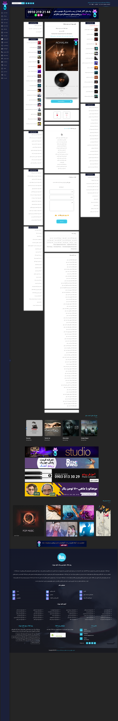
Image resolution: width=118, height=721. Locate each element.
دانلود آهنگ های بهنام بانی (94, 142)
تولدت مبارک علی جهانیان (94, 208)
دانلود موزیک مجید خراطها (72, 612)
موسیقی (51, 595)
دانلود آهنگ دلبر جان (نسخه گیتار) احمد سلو (68, 288)
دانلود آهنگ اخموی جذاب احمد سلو (69, 401)
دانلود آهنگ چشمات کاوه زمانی (89, 53)
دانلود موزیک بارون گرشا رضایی (37, 147)
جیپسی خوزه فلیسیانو (38, 249)
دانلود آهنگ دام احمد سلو (71, 264)
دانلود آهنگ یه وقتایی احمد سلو (70, 311)
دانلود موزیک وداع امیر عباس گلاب (36, 153)
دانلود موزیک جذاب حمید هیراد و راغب (32, 95)
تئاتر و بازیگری (52, 591)
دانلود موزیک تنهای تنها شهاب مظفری (36, 150)
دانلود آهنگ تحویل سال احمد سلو (70, 320)
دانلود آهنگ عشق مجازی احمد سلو (70, 304)
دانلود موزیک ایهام (73, 619)
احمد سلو (51, 238)
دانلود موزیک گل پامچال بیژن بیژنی (36, 220)
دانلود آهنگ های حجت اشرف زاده (93, 154)
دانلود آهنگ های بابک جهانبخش (93, 117)
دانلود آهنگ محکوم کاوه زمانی (90, 91)
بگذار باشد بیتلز (39, 302)
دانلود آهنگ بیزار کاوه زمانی (90, 34)
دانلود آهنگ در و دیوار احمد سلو (70, 376)
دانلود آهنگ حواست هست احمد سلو (69, 357)
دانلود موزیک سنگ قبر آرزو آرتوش (36, 179)
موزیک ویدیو (16, 535)
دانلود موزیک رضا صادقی (21, 610)
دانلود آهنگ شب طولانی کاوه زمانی (89, 29)
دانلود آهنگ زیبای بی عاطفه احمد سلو (69, 308)
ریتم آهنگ (71, 242)
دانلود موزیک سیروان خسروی (71, 610)
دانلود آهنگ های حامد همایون (93, 160)
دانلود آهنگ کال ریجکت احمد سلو (70, 387)
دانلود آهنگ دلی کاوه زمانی (90, 39)
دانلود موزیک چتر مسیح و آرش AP (33, 61)
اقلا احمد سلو (61, 31)
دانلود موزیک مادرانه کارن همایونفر (36, 201)
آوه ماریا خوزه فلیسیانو (38, 267)
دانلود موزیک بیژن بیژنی (106, 614)
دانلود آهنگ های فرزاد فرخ (94, 151)
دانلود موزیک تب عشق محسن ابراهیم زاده (32, 80)
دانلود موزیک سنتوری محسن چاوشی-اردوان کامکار (34, 176)
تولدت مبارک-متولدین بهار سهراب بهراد (93, 193)
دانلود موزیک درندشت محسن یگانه (36, 173)
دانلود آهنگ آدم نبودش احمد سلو (70, 403)
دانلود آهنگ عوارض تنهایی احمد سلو (69, 394)
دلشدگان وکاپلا (39, 236)
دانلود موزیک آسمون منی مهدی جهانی (32, 76)
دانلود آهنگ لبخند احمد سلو (71, 262)
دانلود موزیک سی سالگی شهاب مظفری (36, 163)
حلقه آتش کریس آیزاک (37, 280)
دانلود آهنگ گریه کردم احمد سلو (70, 281)
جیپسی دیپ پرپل (38, 277)
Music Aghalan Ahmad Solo (60, 244)
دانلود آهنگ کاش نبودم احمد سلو (70, 350)
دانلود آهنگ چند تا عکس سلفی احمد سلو (68, 385)
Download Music (61, 101)
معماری (18, 595)
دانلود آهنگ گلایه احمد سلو (71, 299)
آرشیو (82, 535)
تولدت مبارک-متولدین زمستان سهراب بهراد (92, 183)
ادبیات (18, 591)
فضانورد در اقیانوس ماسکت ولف (36, 242)
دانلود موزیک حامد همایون (37, 610)
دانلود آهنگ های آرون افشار (94, 126)
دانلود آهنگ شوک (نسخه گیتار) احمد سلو (68, 283)
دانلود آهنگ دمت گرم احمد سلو (70, 378)
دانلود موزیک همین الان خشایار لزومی (32, 90)
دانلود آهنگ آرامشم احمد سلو (70, 399)
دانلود (38, 634)
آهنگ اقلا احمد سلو (58, 240)
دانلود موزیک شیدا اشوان (34, 114)
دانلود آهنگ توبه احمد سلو (71, 315)
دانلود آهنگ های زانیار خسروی (93, 113)
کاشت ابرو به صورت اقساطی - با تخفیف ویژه (35, 28)
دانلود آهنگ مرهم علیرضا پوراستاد (89, 72)
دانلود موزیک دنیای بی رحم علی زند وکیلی (35, 156)
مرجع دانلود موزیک (15, 637)
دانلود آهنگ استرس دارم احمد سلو (70, 366)
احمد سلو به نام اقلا (59, 28)
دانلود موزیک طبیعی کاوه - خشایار (33, 71)
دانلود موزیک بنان (107, 610)
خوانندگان (99, 535)
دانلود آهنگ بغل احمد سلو (71, 392)
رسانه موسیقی (37, 637)
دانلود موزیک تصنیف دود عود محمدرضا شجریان (34, 185)
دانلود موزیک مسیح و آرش (37, 617)
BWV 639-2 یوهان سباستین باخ (36, 289)
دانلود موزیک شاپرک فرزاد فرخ (33, 100)
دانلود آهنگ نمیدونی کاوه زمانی (90, 58)
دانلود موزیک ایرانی (50, 242)
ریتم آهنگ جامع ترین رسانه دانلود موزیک (61, 565)
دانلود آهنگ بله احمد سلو (71, 267)
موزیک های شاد (50, 535)
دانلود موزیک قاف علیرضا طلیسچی (36, 141)
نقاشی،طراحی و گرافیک (54, 598)
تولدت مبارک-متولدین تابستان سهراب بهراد (92, 189)
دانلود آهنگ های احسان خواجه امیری (92, 145)
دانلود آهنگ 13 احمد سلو (71, 406)
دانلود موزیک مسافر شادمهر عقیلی (36, 188)
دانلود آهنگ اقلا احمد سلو (67, 240)
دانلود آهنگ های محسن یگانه (94, 135)
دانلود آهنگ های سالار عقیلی (94, 132)
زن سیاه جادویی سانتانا (38, 255)
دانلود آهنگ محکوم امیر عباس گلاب (89, 82)
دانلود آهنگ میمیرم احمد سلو (71, 290)
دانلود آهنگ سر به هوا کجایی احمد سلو (69, 292)
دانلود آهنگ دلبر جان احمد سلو (70, 373)
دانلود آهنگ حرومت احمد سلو (70, 362)
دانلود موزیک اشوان (90, 617)
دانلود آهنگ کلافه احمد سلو (71, 352)
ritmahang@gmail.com (89, 635)
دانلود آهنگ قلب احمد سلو (71, 278)
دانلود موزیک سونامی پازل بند (34, 85)
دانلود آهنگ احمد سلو (58, 242)
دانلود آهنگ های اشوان (94, 148)
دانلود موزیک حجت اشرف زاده (105, 619)
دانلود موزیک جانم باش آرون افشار (33, 119)
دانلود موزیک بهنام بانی (38, 612)
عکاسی (85, 591)
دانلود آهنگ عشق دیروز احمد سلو (70, 369)
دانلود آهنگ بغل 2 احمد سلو (71, 295)
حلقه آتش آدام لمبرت (38, 283)
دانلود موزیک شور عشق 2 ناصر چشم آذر (35, 195)
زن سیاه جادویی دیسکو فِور (37, 274)
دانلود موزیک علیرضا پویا (38, 615)
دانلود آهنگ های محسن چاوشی (93, 107)
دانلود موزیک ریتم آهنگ (35, 642)
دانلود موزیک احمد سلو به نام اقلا (70, 24)
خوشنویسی (19, 598)
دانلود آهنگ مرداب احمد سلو (71, 271)
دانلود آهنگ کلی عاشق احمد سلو (70, 348)
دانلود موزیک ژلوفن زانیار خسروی (33, 66)
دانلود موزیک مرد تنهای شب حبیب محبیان (35, 210)
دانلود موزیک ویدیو (36, 639)
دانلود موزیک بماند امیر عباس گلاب (36, 159)
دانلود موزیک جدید (50, 240)
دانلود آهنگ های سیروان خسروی (93, 110)
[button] (97, 428)
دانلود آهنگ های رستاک (94, 120)
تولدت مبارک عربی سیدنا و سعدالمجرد (93, 177)
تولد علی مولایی (96, 199)
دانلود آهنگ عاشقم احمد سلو (71, 276)
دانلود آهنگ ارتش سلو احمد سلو (70, 269)
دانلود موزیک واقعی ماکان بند (34, 47)
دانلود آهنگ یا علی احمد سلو (71, 313)
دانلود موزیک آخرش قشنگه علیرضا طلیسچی (31, 109)
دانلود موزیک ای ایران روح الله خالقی (36, 191)
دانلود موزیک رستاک (55, 615)
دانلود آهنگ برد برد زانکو (90, 67)
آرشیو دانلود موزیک (61, 604)
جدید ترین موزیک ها (68, 518)
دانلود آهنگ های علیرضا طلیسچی (93, 157)
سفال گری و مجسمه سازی (88, 595)
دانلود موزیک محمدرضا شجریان (88, 614)
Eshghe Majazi (84, 438)
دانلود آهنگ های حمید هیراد (94, 164)
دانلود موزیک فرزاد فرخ (72, 615)
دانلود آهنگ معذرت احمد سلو (71, 341)
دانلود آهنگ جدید (22, 637)
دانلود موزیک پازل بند (89, 612)
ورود (95, 4)
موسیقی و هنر (62, 585)
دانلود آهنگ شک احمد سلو (71, 329)
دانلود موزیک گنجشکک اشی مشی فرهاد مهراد (35, 213)
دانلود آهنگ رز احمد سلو (71, 274)
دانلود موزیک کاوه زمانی (21, 615)
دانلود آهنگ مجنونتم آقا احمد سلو (70, 345)
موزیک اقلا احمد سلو (57, 238)
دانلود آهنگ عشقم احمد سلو (71, 371)
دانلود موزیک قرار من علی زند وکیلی (36, 134)
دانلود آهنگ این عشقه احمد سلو (70, 355)
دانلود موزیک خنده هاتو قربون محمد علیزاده (32, 104)
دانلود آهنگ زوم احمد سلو (71, 306)
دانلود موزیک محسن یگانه (20, 614)
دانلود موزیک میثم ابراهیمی (88, 615)
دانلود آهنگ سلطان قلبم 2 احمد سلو (69, 325)
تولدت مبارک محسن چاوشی (94, 211)
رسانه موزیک (18, 634)
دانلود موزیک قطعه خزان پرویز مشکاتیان (35, 207)
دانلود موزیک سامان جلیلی (72, 617)
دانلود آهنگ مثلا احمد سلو (71, 343)
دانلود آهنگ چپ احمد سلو (71, 383)
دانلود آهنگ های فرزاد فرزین (94, 138)
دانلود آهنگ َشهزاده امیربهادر (90, 44)
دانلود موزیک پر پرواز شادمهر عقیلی (36, 204)
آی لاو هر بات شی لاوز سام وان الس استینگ (35, 299)
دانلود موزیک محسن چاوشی (88, 610)
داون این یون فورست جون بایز (37, 305)
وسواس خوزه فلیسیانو (38, 264)
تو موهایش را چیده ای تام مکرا (37, 239)
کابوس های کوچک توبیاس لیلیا (36, 286)
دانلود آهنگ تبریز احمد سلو (71, 322)
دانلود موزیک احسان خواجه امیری (19, 617)
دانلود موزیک (64, 238)
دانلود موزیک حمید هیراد (89, 619)
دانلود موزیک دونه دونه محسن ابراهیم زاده (32, 123)
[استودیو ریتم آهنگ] (62, 543)
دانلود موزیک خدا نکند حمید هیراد (36, 144)
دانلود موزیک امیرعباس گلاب (54, 619)
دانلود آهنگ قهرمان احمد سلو (71, 297)
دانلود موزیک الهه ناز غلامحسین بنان (36, 217)
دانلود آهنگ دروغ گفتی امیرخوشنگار (89, 96)
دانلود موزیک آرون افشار (38, 619)
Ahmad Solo (73, 248)
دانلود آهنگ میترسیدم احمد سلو (70, 339)
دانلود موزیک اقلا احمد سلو (72, 238)
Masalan (28, 438)
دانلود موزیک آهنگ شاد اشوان (33, 57)
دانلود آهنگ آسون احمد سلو (71, 396)
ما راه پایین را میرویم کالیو (37, 261)
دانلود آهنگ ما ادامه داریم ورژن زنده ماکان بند (88, 63)
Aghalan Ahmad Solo (71, 244)
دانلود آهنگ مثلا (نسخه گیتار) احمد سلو (69, 285)
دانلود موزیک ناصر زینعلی (20, 619)
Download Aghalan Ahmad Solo (69, 246)
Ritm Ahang (49, 246)
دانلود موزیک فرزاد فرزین (20, 612)
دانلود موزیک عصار (107, 612)
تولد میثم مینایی (96, 205)
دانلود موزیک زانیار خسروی (54, 614)
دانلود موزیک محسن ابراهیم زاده (53, 612)
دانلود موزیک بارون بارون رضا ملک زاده (32, 42)
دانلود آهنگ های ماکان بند (94, 123)
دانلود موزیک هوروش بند (55, 610)
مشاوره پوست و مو (38, 31)
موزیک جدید (19, 639)
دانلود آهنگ (65, 28)
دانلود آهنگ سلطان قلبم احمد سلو (70, 327)
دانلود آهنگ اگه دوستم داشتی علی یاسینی (88, 86)
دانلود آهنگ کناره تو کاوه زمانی (90, 48)
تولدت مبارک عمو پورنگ (94, 180)
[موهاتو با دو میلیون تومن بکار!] (62, 489)
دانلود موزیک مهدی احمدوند (105, 615)
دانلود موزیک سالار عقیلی (38, 614)
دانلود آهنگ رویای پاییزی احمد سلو (70, 332)
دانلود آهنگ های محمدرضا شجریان (93, 167)
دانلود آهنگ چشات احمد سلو (71, 380)
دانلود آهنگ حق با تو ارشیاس (90, 77)
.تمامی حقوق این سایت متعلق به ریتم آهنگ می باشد (66, 650)
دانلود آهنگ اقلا (65, 242)
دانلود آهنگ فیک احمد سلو (71, 301)
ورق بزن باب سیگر (38, 233)
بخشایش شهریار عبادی (38, 230)
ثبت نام (90, 4)
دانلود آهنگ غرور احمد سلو (71, 364)
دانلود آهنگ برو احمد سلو (71, 390)
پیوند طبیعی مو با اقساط (38, 25)
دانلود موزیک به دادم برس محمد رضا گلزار (35, 138)
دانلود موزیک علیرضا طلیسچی (105, 617)
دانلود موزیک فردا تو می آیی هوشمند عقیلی (35, 182)
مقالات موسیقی (50, 518)
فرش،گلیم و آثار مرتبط (88, 598)
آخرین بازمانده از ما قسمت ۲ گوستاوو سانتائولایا (34, 245)
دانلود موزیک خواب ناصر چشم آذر (36, 198)
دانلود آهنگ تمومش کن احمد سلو (70, 318)
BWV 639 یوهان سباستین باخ (37, 292)
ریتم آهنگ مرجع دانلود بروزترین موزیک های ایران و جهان (99, 2)
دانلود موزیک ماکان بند (72, 614)
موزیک (75, 242)
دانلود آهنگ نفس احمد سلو (71, 336)
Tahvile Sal (47, 438)
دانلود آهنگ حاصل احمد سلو (71, 359)
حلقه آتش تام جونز (38, 252)
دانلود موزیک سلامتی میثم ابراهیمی (33, 52)
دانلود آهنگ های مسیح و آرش (93, 129)
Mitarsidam (66, 438)
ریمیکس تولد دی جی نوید (94, 202)
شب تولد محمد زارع (95, 196)
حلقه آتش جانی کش (38, 270)
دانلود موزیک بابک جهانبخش (54, 617)
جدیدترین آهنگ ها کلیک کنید (94, 25)
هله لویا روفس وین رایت (38, 296)
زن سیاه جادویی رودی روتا (37, 258)
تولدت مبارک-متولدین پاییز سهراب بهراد (92, 186)
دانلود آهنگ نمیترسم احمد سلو (70, 334)
